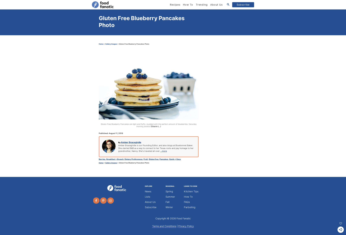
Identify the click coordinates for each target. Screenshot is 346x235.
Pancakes (163, 159)
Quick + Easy (175, 159)
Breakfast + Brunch (115, 159)
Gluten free (154, 159)
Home (101, 44)
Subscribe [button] (243, 4)
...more (163, 151)
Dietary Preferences (133, 159)
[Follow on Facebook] (96, 200)
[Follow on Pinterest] (103, 200)
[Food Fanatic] (116, 4)
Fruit (146, 159)
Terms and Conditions (164, 226)
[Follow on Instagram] (111, 200)
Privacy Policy (186, 226)
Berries (102, 159)
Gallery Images (111, 44)
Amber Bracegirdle (131, 142)
